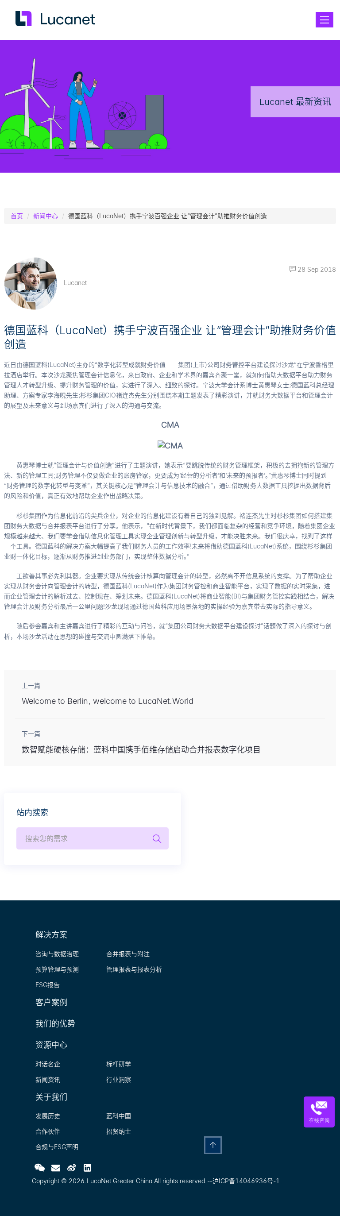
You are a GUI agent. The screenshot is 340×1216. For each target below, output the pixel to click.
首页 (17, 216)
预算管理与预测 (57, 969)
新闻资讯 (47, 1079)
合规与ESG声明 (56, 1146)
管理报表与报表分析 (134, 969)
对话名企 (47, 1064)
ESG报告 (47, 984)
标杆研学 (118, 1064)
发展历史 (47, 1115)
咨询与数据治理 (57, 953)
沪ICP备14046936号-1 (246, 1181)
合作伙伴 (47, 1131)
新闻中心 (45, 216)
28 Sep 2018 (316, 269)
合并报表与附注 (128, 953)
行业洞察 (118, 1079)
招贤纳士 (118, 1131)
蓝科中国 (118, 1115)
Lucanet (75, 282)
